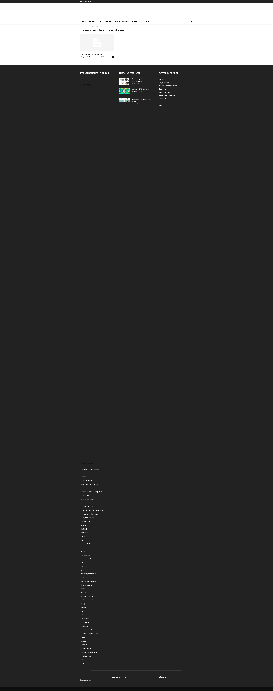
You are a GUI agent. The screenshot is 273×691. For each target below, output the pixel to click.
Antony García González (87, 57)
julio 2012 (83, 411)
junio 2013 (83, 382)
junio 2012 (83, 414)
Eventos (83, 536)
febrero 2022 (84, 158)
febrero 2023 (84, 142)
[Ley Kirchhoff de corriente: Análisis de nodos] (124, 91)
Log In (146, 21)
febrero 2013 (84, 395)
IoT (82, 563)
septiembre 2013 (85, 372)
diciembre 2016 (85, 254)
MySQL (83, 604)
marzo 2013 (84, 392)
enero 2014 (83, 360)
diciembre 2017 (85, 225)
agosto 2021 (84, 164)
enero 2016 (83, 283)
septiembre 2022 (85, 155)
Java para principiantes (88, 574)
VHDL (83, 663)
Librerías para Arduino (88, 581)
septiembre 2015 (85, 296)
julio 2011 (83, 449)
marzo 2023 (84, 139)
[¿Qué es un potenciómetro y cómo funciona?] (124, 81)
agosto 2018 (84, 212)
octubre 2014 (84, 331)
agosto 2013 (84, 376)
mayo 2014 (83, 347)
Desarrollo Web (86, 525)
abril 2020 (83, 187)
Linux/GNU (84, 589)
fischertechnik (85, 544)
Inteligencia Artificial (87, 559)
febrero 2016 (84, 280)
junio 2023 (83, 129)
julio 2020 (83, 184)
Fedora (83, 540)
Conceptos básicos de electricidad (92, 510)
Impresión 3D (85, 555)
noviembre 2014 (85, 328)
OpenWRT (84, 607)
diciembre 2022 (85, 148)
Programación (85, 622)
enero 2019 (83, 203)
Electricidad (84, 529)
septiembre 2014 (85, 334)
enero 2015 (83, 321)
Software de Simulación (89, 648)
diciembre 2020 (85, 177)
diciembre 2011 (85, 433)
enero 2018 (83, 222)
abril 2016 (83, 276)
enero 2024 (83, 110)
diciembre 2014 (85, 324)
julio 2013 (83, 379)
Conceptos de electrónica (89, 514)
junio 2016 (83, 273)
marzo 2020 (84, 190)
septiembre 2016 (85, 264)
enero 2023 (83, 145)
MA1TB (83, 592)
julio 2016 (83, 270)
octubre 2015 (84, 292)
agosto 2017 (84, 235)
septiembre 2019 (85, 196)
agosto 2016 (84, 267)
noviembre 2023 (85, 116)
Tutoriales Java (86, 656)
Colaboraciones (86, 503)
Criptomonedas (86, 521)
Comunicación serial (87, 506)
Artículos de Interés (87, 499)
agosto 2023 (84, 126)
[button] (190, 21)
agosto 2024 (84, 103)
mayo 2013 (83, 385)
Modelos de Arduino (88, 600)
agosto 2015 (84, 299)
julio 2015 (83, 302)
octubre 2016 (84, 260)
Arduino (92, 21)
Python (108, 21)
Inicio (83, 21)
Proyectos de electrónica (89, 634)
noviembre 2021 (85, 161)
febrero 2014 (84, 356)
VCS (82, 660)
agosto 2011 (84, 446)
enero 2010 (83, 452)
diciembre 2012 (85, 401)
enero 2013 (83, 398)
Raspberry (84, 641)
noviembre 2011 (85, 436)
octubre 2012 (84, 404)
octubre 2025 (84, 94)
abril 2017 (83, 248)
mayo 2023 (83, 132)
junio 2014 (83, 344)
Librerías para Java (87, 585)
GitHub (83, 551)
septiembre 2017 (85, 232)
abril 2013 (83, 388)
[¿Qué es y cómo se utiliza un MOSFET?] (124, 100)
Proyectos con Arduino (88, 630)
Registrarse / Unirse (85, 1)
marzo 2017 (84, 251)
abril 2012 (83, 420)
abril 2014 (83, 350)
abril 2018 (83, 219)
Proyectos (84, 626)
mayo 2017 (83, 244)
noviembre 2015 (85, 289)
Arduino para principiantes (90, 484)
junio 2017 (83, 241)
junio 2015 (83, 305)
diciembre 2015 (85, 286)
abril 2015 (83, 312)
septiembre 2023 (85, 123)
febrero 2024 (84, 107)
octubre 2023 (84, 119)
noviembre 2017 (85, 228)
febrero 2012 (84, 427)
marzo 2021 (84, 171)
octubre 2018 (84, 209)
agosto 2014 (84, 337)
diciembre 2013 (85, 363)
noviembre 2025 (85, 91)
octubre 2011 (84, 440)
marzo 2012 (84, 424)
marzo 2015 (84, 315)
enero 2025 (83, 100)
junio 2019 (83, 200)
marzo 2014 (84, 353)
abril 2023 (83, 135)
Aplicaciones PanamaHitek (90, 469)
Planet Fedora (85, 619)
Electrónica (84, 533)
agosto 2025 (84, 97)
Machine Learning (121, 21)
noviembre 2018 (85, 206)
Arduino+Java (85, 488)
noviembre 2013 (85, 366)
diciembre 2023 (85, 113)
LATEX (83, 577)
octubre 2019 (84, 193)
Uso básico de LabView (91, 54)
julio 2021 (83, 168)
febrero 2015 (84, 318)
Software (84, 645)
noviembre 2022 (85, 151)
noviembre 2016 (85, 257)
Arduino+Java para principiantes (91, 492)
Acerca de (136, 21)
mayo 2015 (83, 308)
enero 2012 (83, 430)
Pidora (83, 615)
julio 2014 (83, 340)
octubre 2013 (84, 369)
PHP (82, 611)
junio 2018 (83, 216)
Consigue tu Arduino (88, 518)
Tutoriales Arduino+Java (89, 652)
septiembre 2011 (85, 443)
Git (82, 548)
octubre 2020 (84, 180)
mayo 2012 (83, 417)
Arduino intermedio (87, 480)
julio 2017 (83, 238)
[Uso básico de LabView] (97, 42)
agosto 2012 (84, 408)
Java (100, 21)
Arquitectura (85, 495)
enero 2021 (83, 174)
